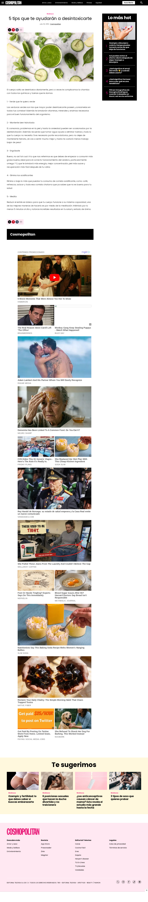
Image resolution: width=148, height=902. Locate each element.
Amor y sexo (46, 3)
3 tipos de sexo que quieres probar (122, 798)
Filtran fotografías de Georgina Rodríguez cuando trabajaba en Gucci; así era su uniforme (121, 93)
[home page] (13, 2)
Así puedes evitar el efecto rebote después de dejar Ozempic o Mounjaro (121, 59)
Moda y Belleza (77, 3)
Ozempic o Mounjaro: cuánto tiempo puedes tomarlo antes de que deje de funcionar (119, 46)
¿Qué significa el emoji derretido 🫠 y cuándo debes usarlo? (119, 71)
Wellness (50, 14)
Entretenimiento (61, 3)
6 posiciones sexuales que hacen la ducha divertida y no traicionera (55, 800)
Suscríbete (128, 3)
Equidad (99, 3)
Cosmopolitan (55, 24)
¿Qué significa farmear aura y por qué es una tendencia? (119, 81)
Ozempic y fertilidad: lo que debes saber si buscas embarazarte (22, 799)
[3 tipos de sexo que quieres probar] (125, 781)
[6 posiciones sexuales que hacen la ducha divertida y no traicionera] (57, 781)
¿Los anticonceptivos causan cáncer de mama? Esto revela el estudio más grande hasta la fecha (89, 802)
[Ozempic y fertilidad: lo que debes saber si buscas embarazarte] (23, 781)
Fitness (89, 3)
